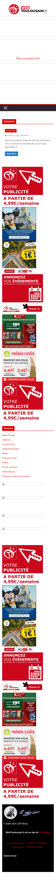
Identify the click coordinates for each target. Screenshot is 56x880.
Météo (5, 453)
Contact (32, 843)
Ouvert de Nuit (8, 444)
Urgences (6, 440)
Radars (5, 462)
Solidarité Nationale (10, 449)
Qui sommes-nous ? (16, 843)
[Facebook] (12, 865)
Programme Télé (9, 458)
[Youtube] (28, 865)
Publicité (43, 843)
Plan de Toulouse (9, 467)
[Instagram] (20, 865)
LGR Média (44, 832)
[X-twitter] (36, 865)
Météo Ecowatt (8, 435)
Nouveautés (10, 130)
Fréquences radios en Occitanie (16, 476)
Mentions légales (35, 847)
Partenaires (18, 847)
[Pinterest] (44, 865)
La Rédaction (24, 135)
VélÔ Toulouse (8, 472)
